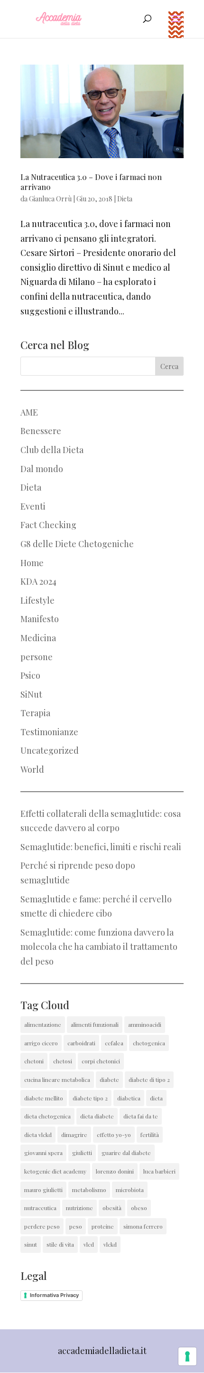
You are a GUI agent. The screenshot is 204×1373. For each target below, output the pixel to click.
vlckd (110, 1244)
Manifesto (39, 619)
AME (29, 412)
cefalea (114, 1043)
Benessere (40, 430)
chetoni (34, 1061)
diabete (109, 1079)
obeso (139, 1208)
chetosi (62, 1061)
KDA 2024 (38, 581)
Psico (30, 675)
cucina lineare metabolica (57, 1079)
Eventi (33, 506)
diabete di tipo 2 (149, 1079)
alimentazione (42, 1024)
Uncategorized (49, 750)
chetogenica (149, 1043)
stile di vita (60, 1244)
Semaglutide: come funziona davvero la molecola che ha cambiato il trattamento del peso (98, 947)
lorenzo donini (115, 1171)
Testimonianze (49, 732)
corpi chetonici (101, 1061)
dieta (156, 1098)
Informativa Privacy (54, 1295)
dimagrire (74, 1134)
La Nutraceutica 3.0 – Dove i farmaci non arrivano (91, 182)
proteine (103, 1226)
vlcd (88, 1244)
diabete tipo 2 (90, 1098)
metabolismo (89, 1189)
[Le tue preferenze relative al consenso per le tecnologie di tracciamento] (187, 1356)
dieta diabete (97, 1116)
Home (32, 562)
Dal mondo (41, 468)
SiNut (31, 694)
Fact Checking (48, 524)
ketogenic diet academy (55, 1171)
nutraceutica (40, 1208)
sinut (30, 1244)
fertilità (149, 1134)
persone (36, 657)
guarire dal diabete (126, 1152)
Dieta (124, 198)
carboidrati (81, 1043)
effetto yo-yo (114, 1134)
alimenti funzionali (95, 1024)
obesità (111, 1208)
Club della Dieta (51, 449)
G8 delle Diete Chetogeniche (77, 543)
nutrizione (79, 1208)
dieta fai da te (140, 1116)
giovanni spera (43, 1152)
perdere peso (42, 1226)
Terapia (35, 713)
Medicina (38, 638)
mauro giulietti (43, 1189)
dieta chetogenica (47, 1116)
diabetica (128, 1098)
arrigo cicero (41, 1043)
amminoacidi (144, 1024)
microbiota (130, 1189)
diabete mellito (43, 1098)
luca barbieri (159, 1171)
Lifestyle (37, 600)
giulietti (82, 1152)
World (32, 769)
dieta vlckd (38, 1134)
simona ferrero (143, 1226)
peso (75, 1226)
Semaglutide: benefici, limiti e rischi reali (100, 846)
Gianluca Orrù (50, 198)
